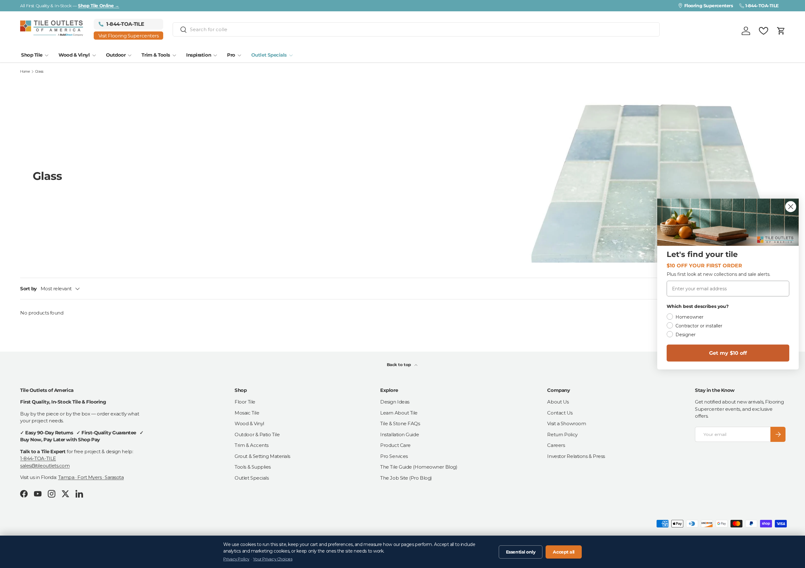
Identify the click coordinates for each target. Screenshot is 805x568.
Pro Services (394, 456)
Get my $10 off (728, 353)
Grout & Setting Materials (262, 456)
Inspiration (198, 55)
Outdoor (116, 55)
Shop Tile (31, 55)
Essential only (521, 552)
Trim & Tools (156, 55)
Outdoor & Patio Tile (257, 434)
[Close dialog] (790, 206)
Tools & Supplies (253, 467)
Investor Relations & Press (576, 456)
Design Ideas (394, 402)
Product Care (395, 445)
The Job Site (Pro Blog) (406, 478)
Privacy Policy (236, 559)
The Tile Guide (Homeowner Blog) (418, 467)
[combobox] (416, 29)
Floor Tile (245, 402)
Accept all (564, 552)
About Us (558, 402)
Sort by (28, 289)
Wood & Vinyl (74, 55)
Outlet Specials (269, 55)
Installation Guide (399, 434)
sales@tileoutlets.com (45, 466)
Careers (556, 445)
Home (25, 71)
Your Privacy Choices (272, 559)
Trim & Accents (252, 445)
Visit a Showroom (566, 423)
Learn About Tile (399, 413)
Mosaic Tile (247, 413)
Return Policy (562, 434)
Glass (39, 71)
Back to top (399, 364)
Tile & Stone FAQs (400, 423)
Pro (231, 55)
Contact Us (560, 413)
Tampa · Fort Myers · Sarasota (91, 477)
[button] (781, 31)
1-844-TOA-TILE (38, 458)
